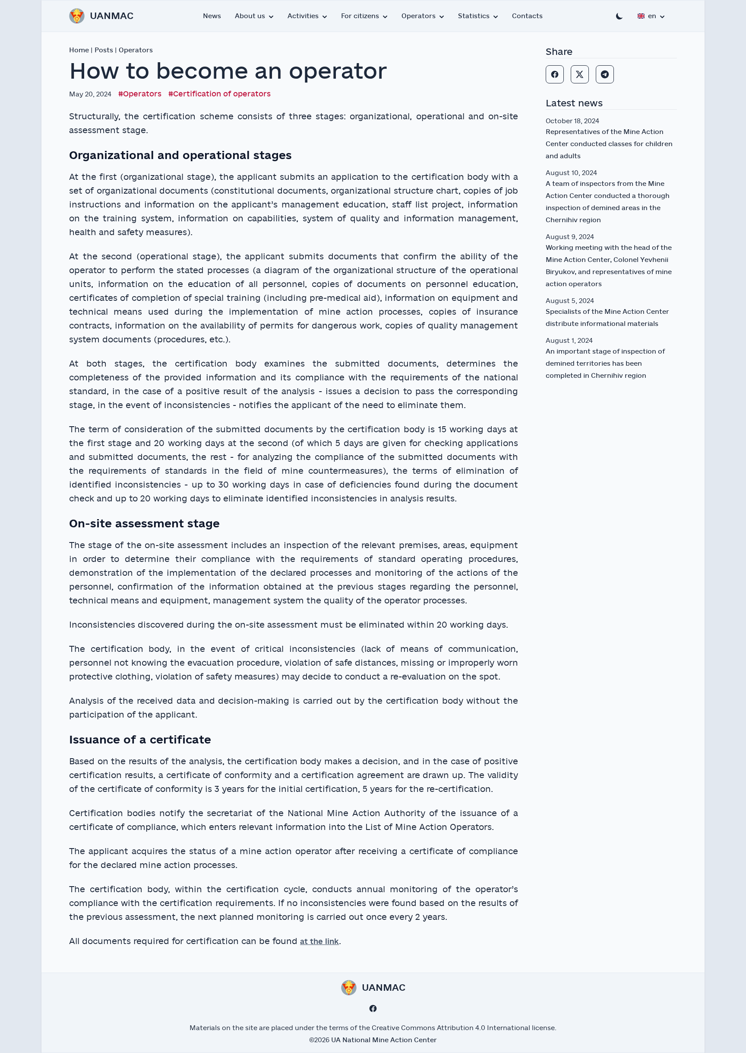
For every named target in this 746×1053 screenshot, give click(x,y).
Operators (418, 16)
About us (250, 16)
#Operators (139, 94)
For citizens (360, 16)
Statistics (474, 16)
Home (79, 50)
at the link (319, 941)
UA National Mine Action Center (384, 1040)
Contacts (527, 16)
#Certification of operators (219, 94)
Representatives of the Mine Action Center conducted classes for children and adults (609, 144)
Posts (104, 50)
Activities (303, 16)
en (652, 16)
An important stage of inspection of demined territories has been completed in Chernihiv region (605, 364)
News (212, 16)
